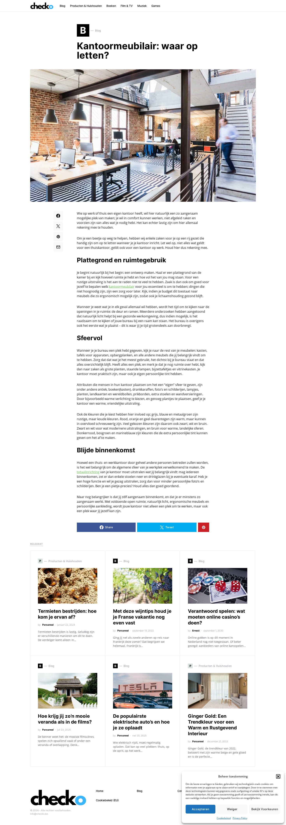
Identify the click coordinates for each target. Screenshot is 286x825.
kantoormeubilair (121, 286)
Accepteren (200, 809)
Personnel (48, 624)
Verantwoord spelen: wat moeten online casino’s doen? (216, 617)
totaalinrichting (88, 472)
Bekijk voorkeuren (264, 809)
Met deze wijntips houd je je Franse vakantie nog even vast (142, 617)
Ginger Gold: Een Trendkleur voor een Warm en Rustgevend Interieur (212, 724)
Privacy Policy (240, 818)
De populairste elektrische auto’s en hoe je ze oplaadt (141, 722)
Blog (139, 790)
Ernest (196, 630)
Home (99, 790)
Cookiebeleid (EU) (107, 800)
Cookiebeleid (224, 818)
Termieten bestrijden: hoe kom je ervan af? (67, 614)
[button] (278, 776)
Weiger (232, 809)
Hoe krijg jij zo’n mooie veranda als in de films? (65, 719)
